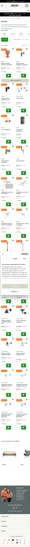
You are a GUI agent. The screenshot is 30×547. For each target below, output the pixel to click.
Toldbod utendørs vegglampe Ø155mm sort (6, 322)
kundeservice (19, 499)
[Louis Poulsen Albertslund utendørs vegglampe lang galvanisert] (7, 405)
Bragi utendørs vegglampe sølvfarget (22, 64)
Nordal (17, 61)
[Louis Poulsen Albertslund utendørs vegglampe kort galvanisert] (22, 405)
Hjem (8, 18)
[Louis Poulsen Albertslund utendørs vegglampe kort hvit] (22, 375)
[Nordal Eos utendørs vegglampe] (22, 120)
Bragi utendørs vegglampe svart (5, 99)
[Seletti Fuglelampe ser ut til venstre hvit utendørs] (7, 214)
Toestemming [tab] (5, 258)
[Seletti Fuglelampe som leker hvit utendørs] (7, 183)
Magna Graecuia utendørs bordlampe (6, 64)
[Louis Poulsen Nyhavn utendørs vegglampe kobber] (7, 344)
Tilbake (4, 18)
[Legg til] (8, 76)
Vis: (22, 45)
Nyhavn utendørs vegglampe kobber (6, 354)
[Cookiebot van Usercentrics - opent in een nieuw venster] (21, 254)
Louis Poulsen (4, 318)
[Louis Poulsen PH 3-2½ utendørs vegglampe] (22, 311)
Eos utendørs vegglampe (19, 130)
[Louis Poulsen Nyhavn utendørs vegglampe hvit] (22, 344)
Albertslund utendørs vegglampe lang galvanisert (6, 415)
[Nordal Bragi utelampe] (22, 151)
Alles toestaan (15, 286)
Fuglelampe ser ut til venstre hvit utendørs (6, 224)
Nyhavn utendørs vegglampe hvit (20, 354)
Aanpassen (14, 291)
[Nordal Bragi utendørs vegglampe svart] (7, 89)
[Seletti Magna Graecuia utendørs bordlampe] (7, 54)
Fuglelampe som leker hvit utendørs (7, 193)
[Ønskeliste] (13, 49)
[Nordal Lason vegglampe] (7, 120)
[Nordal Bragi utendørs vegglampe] (7, 151)
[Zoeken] (28, 10)
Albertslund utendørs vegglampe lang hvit (6, 385)
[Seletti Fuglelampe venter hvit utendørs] (22, 183)
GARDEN (13, 18)
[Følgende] (17, 434)
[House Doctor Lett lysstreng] (22, 89)
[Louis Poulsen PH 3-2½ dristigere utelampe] (7, 245)
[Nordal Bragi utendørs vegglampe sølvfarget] (22, 54)
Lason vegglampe (5, 129)
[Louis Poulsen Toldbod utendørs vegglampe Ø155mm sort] (7, 311)
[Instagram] (13, 508)
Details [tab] (15, 258)
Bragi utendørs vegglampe (5, 161)
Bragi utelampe (20, 160)
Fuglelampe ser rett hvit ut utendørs (22, 224)
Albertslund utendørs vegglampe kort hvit (21, 385)
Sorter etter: (17, 39)
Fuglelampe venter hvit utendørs (22, 193)
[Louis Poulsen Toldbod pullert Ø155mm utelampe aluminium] (22, 246)
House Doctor (19, 96)
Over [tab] (24, 258)
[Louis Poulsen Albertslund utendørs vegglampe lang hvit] (7, 375)
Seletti (2, 61)
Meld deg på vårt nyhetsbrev (15, 511)
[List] (28, 45)
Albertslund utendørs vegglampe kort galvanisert (21, 415)
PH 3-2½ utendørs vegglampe (21, 321)
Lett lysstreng (19, 98)
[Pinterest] (16, 508)
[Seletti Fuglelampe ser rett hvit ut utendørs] (22, 214)
